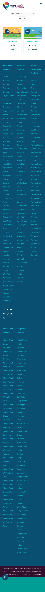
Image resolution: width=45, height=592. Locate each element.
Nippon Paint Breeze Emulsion (8, 344)
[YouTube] (11, 309)
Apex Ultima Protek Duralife (7, 179)
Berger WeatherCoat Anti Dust (22, 149)
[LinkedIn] (11, 313)
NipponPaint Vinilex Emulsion (7, 355)
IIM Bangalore (29, 571)
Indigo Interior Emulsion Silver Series (22, 367)
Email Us (39, 574)
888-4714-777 (27, 574)
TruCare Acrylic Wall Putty (7, 236)
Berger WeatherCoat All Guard (22, 137)
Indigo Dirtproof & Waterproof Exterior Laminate (21, 465)
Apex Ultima (7, 164)
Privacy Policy (15, 574)
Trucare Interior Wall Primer (7, 198)
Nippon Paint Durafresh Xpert (8, 461)
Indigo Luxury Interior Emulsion (22, 450)
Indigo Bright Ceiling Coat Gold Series (21, 393)
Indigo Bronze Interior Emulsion (22, 344)
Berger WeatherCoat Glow (22, 183)
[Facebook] (4, 309)
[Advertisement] (22, 35)
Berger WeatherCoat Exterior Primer (22, 236)
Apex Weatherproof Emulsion (8, 156)
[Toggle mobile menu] (41, 4)
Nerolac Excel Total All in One (36, 206)
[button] (5, 577)
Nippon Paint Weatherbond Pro (8, 473)
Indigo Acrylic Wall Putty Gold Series (22, 537)
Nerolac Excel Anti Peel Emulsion (36, 156)
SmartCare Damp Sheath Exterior (8, 247)
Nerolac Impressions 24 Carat (35, 115)
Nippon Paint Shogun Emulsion (8, 416)
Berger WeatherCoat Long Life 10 (22, 206)
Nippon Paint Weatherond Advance (8, 450)
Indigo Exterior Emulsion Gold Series (22, 480)
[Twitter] (7, 309)
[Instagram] (7, 313)
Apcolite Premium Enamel (6, 259)
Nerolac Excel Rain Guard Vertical (36, 175)
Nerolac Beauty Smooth (34, 84)
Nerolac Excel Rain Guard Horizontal (36, 187)
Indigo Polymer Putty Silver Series (22, 549)
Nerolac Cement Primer (34, 255)
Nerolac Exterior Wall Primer (35, 244)
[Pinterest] (4, 313)
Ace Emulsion (8, 149)
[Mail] (4, 318)
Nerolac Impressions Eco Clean (35, 126)
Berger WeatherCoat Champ (22, 194)
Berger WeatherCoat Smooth (22, 171)
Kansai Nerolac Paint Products (36, 69)
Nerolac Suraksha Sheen (34, 217)
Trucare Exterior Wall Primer (7, 209)
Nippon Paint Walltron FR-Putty (8, 522)
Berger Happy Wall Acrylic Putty (22, 225)
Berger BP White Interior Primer (22, 263)
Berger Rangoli (22, 92)
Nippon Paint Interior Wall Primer (8, 503)
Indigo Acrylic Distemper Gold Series (22, 404)
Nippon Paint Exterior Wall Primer (8, 492)
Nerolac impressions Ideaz (35, 137)
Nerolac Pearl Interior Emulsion (36, 103)
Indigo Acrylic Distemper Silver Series (22, 355)
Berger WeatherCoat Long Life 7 (22, 160)
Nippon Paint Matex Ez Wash (8, 397)
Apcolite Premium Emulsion (6, 88)
